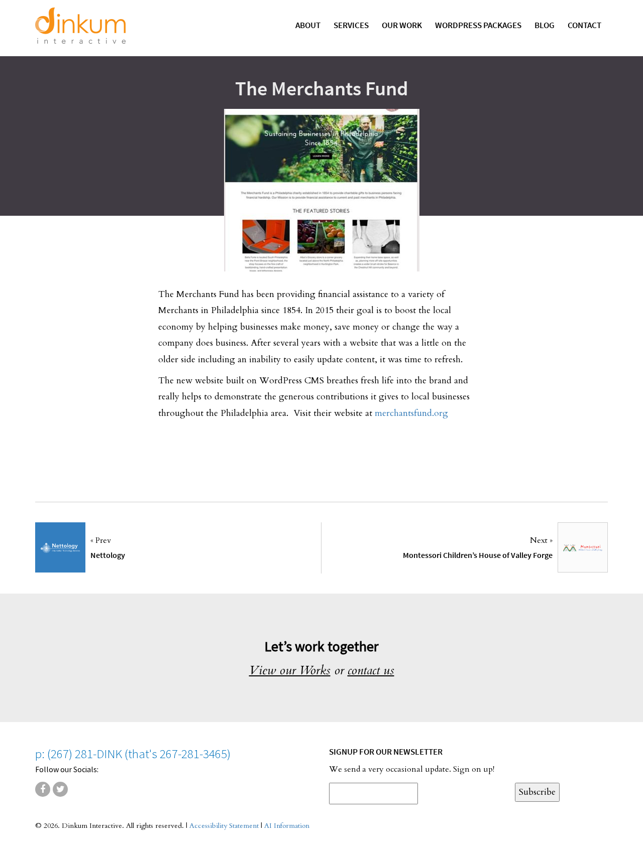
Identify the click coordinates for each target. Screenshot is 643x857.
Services (351, 25)
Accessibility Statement (224, 825)
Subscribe (537, 792)
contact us (371, 670)
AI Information (286, 825)
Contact (584, 25)
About (307, 25)
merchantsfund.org (411, 413)
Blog (544, 25)
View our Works (290, 670)
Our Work (402, 25)
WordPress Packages (478, 25)
